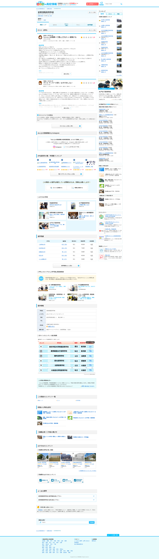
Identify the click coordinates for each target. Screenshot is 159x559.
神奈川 (47, 544)
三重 (54, 547)
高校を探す (107, 255)
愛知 (43, 547)
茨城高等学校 (104, 41)
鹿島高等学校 (88, 462)
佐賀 (47, 552)
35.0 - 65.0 (64, 255)
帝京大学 (41, 255)
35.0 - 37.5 (64, 248)
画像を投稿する (79, 187)
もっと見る (119, 75)
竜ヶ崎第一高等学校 (106, 59)
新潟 (43, 542)
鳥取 (43, 550)
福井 (57, 542)
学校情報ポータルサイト (68, 3)
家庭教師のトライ (65, 166)
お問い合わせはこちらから (87, 386)
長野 (47, 542)
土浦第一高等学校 (105, 25)
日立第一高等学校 (42, 462)
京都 (50, 549)
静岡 (50, 547)
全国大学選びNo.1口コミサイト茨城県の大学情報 (112, 222)
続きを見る (66, 74)
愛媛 (68, 550)
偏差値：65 (40, 465)
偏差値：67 (103, 71)
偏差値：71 (103, 33)
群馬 (47, 545)
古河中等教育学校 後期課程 (56, 462)
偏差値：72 (103, 26)
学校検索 (92, 522)
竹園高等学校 (104, 64)
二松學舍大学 (42, 244)
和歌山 (61, 549)
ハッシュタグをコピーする (72, 146)
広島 (54, 550)
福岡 (43, 552)
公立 (48, 15)
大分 (57, 552)
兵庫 (47, 549)
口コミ (58, 400)
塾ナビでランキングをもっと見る (67, 174)
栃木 (50, 545)
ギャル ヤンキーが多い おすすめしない (58, 83)
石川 (54, 542)
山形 (62, 540)
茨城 (43, 545)
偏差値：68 (103, 60)
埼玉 (51, 544)
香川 (64, 550)
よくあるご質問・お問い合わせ (81, 540)
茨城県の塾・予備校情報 (110, 229)
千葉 (55, 544)
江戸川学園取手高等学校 (107, 30)
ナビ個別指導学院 (41, 166)
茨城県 (39, 15)
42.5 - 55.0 (64, 244)
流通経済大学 (42, 251)
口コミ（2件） (66, 24)
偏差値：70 (103, 38)
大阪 (43, 549)
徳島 (61, 550)
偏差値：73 (63, 465)
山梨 (61, 542)
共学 (51, 15)
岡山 (50, 550)
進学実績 (90, 25)
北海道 (43, 540)
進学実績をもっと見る (66, 265)
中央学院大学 (42, 248)
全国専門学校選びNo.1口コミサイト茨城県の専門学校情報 (113, 215)
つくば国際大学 (42, 259)
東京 (43, 544)
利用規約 (40, 509)
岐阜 (47, 547)
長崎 (50, 552)
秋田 (58, 540)
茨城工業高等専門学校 (78, 462)
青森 (48, 540)
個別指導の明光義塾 (54, 166)
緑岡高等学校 (104, 70)
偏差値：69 (103, 44)
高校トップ (43, 24)
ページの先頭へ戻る (113, 535)
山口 (57, 550)
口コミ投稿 (93, 12)
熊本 (54, 552)
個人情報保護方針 (78, 544)
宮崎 (61, 552)
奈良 (57, 549)
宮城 (55, 540)
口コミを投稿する (57, 187)
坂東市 (42, 15)
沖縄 (69, 552)
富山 (50, 542)
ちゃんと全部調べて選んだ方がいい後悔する (60, 37)
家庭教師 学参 (89, 166)
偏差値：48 (87, 465)
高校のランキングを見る (110, 248)
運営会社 (94, 540)
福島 (66, 540)
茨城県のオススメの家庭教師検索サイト (113, 236)
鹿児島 (65, 552)
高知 (72, 550)
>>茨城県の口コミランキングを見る (87, 470)
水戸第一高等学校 (65, 462)
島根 (47, 550)
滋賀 (54, 549)
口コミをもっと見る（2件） (66, 126)
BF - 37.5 (64, 251)
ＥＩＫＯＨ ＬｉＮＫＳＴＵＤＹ (78, 167)
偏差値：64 (75, 465)
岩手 (51, 540)
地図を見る (51, 326)
